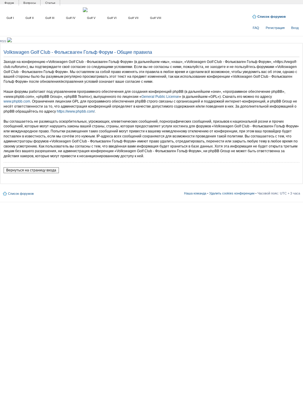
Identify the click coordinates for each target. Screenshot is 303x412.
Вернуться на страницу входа (31, 170)
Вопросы (29, 2)
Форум (9, 2)
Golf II (29, 18)
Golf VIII (155, 18)
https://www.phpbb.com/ (76, 111)
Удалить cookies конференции (231, 193)
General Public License (160, 97)
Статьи (50, 2)
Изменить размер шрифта (295, 15)
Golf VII (133, 18)
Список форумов (271, 16)
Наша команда (195, 193)
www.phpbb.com (17, 101)
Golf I (10, 18)
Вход (295, 28)
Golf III (49, 18)
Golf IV (70, 18)
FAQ (256, 28)
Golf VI (112, 18)
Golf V (91, 18)
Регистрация (275, 28)
